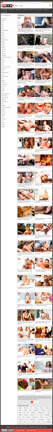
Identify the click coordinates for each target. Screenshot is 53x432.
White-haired (36, 410)
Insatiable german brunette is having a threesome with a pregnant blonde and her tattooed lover (43, 81)
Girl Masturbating (4, 72)
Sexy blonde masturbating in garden (25, 390)
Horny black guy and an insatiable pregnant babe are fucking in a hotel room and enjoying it (43, 30)
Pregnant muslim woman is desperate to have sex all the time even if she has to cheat (26, 47)
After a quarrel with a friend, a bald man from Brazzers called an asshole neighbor (43, 340)
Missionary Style (4, 97)
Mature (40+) (4, 95)
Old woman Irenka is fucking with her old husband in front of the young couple (26, 374)
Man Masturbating (5, 93)
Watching (33, 412)
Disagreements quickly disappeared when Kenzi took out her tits (25, 288)
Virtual (41, 414)
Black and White (4, 39)
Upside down (35, 417)
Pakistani (26, 407)
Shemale (3, 111)
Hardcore (3, 82)
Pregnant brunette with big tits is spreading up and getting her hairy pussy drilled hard (25, 116)
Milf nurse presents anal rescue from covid (26, 357)
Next (37, 402)
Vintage (3, 124)
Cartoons (3, 43)
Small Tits (3, 113)
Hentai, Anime (4, 84)
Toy (28, 421)
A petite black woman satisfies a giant (25, 150)
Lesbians (3, 89)
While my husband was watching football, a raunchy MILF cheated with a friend (26, 254)
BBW (2, 28)
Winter (20, 410)
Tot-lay (33, 421)
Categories (9, 427)
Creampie (3, 49)
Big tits (2, 36)
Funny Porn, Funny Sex (5, 66)
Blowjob (3, 41)
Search (40, 427)
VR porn (3, 122)
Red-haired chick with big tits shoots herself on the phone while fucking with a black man (43, 133)
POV (2, 103)
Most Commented (38, 9)
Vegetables (47, 414)
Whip (20, 412)
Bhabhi (20, 407)
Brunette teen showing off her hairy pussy (43, 374)
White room (43, 410)
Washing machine (41, 412)
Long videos (46, 9)
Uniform (41, 417)
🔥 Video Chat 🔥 (47, 2)
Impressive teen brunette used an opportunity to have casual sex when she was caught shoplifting (43, 64)
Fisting (2, 64)
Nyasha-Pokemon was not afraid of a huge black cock (43, 184)
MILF (2, 91)
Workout (42, 407)
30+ (31, 407)
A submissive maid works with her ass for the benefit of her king (43, 305)
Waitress (32, 414)
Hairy (2, 78)
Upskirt (28, 417)
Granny (2, 74)
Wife (30, 410)
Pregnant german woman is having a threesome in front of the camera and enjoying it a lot (43, 47)
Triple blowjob (33, 419)
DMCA (21, 427)
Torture (38, 421)
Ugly (47, 417)
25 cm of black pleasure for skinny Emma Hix (42, 253)
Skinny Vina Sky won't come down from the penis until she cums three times (25, 305)
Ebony (2, 59)
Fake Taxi (3, 61)
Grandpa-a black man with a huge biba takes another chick (43, 219)
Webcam (3, 126)
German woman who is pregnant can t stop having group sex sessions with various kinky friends (43, 99)
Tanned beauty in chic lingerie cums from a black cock (42, 167)
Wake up (26, 414)
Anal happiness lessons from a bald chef (25, 236)
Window (25, 410)
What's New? (11, 9)
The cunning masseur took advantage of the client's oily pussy (43, 270)
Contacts (26, 427)
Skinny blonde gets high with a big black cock (42, 202)
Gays (2, 70)
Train (20, 421)
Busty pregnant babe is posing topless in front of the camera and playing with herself (25, 81)
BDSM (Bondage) (4, 30)
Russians (3, 109)
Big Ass (2, 32)
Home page (3, 18)
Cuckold (3, 51)
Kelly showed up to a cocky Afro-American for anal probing (25, 219)
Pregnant (3, 105)
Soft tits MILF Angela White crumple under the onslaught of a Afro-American (43, 150)
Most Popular (18, 9)
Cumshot (3, 53)
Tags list (48, 421)
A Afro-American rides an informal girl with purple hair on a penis (26, 167)
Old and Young (4, 101)
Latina (2, 88)
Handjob (3, 80)
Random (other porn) (5, 107)
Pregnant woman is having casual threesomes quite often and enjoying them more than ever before (26, 64)
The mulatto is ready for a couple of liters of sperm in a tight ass (43, 322)
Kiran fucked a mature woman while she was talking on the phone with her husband (43, 236)
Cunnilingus (3, 55)
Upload (45, 427)
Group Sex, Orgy (4, 76)
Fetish (2, 63)
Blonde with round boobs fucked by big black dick (42, 391)
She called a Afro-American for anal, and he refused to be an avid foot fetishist (25, 322)
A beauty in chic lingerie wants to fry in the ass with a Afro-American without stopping (25, 185)
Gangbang (3, 68)
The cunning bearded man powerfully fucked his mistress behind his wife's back (43, 357)
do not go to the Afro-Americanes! (42, 287)
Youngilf (36, 407)
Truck (26, 419)
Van (19, 417)
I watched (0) (4, 12)
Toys (2, 120)
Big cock (3, 34)
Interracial (3, 86)
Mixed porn (3, 99)
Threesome (3, 118)
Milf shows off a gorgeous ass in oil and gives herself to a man (25, 202)
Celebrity (3, 47)
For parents (31, 427)
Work (47, 407)
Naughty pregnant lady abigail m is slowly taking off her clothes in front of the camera (26, 99)
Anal (2, 22)
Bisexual (3, 37)
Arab (2, 24)
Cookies (36, 427)
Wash (49, 412)
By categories (4, 9)
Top (43, 421)
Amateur (3, 20)
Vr (36, 414)
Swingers (3, 115)
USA (24, 417)
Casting (3, 45)
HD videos (31, 9)
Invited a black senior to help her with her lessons (26, 133)
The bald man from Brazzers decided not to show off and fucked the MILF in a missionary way (26, 340)
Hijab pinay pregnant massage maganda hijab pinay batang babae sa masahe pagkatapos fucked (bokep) (26, 30)
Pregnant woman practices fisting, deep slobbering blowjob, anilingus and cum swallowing (43, 116)
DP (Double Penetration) (6, 57)
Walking (20, 414)
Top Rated (25, 9)
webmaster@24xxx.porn (31, 430)
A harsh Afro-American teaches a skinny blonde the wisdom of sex (25, 270)
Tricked (48, 419)
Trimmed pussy (41, 419)
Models (21, 5)
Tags (13, 427)
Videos (16, 5)
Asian (2, 26)
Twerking (21, 419)
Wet (24, 412)
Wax (28, 412)
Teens (2, 116)
